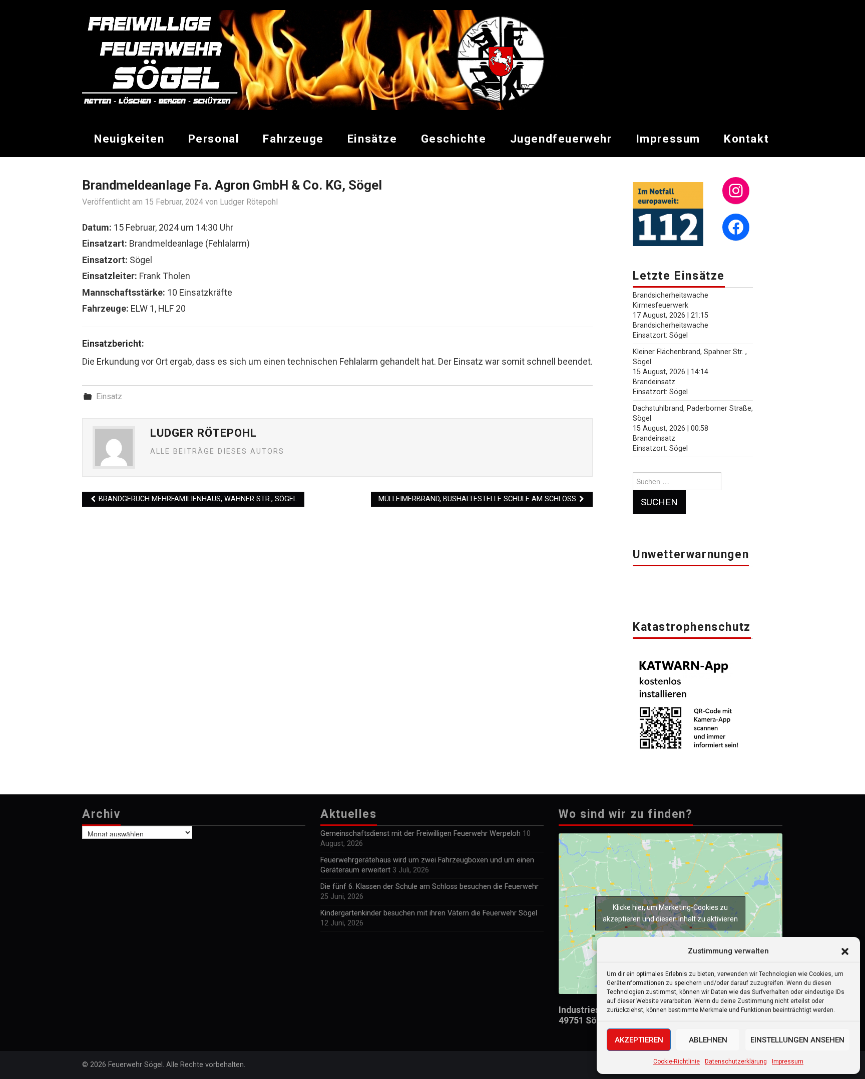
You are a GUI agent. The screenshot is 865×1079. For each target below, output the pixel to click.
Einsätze (372, 138)
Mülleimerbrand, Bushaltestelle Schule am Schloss (478, 499)
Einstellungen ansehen (797, 1039)
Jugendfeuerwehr (561, 138)
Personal (214, 138)
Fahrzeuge (293, 138)
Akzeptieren (639, 1039)
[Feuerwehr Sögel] (333, 59)
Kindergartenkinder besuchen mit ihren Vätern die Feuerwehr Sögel (428, 913)
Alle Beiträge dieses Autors (217, 451)
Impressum (787, 1061)
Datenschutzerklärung (736, 1061)
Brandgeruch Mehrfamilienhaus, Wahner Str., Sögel (197, 499)
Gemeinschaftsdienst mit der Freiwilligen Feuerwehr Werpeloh (420, 833)
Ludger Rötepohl (249, 202)
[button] (845, 951)
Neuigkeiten (129, 138)
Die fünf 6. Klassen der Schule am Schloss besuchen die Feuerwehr (429, 886)
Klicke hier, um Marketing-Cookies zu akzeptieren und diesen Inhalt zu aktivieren (670, 913)
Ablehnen (708, 1039)
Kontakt (746, 138)
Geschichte (454, 138)
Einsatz (109, 396)
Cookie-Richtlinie (676, 1061)
